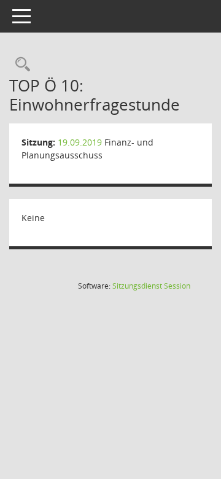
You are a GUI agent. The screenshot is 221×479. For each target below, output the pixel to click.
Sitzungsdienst (151, 286)
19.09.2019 (80, 142)
